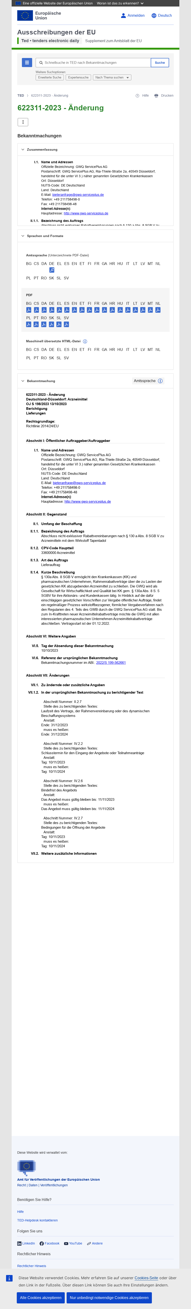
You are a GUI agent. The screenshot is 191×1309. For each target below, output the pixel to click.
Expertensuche (78, 77)
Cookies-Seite (146, 1278)
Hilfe (20, 1212)
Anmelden (136, 15)
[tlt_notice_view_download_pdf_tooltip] (28, 310)
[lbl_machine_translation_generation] (85, 341)
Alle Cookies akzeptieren (40, 1298)
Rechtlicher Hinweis (31, 1266)
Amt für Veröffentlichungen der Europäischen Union (58, 1179)
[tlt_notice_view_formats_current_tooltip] (160, 381)
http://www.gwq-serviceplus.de (86, 213)
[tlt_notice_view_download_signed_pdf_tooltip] (52, 270)
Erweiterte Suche (49, 77)
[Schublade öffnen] (23, 122)
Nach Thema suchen (110, 77)
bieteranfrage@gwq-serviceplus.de (78, 195)
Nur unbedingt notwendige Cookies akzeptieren (109, 1298)
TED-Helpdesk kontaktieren (37, 1220)
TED (20, 95)
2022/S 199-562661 (111, 663)
